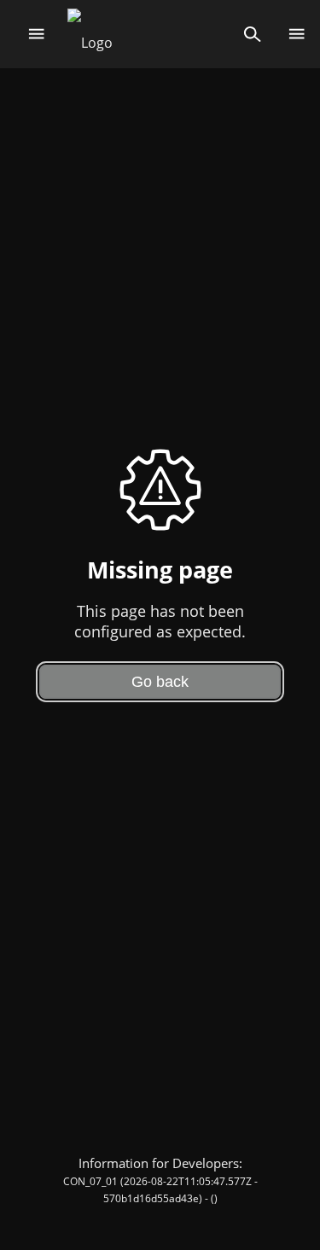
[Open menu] (36, 34)
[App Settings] (296, 34)
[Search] (252, 34)
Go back (160, 681)
